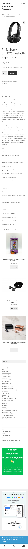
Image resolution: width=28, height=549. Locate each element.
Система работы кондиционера (11, 437)
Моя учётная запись (4, 546)
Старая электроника (13, 14)
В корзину (12, 73)
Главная (5, 14)
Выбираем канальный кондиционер (12, 443)
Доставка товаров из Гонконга (7, 6)
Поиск (14, 546)
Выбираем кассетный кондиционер (12, 440)
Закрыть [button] (4, 541)
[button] (24, 22)
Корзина (21, 545)
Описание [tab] (4, 90)
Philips (6, 83)
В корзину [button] (14, 267)
